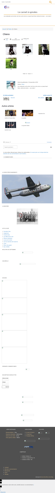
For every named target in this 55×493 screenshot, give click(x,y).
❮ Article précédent (8, 95)
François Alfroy (30, 436)
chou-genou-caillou (11, 437)
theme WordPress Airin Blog (47, 477)
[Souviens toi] (44, 111)
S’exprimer (29, 434)
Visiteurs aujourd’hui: (27, 457)
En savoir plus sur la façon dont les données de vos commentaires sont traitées (25, 153)
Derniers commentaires (11, 469)
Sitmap (6, 474)
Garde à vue (8, 130)
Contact (7, 467)
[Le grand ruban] (28, 123)
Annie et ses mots (10, 436)
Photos (10, 29)
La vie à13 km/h (30, 432)
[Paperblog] (30, 447)
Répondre (3, 492)
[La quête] (28, 113)
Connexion (49, 142)
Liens (6, 472)
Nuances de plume (10, 434)
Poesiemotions (10, 432)
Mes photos (41, 97)
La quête (24, 118)
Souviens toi (41, 113)
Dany (7, 39)
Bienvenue (7, 470)
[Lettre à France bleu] (11, 113)
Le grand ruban (25, 125)
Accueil (4, 29)
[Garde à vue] (11, 125)
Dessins (13, 97)
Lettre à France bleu (10, 118)
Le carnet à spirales (27, 12)
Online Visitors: (26, 456)
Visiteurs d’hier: (26, 459)
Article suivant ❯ (47, 95)
